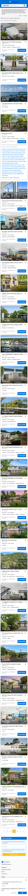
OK (22, 892)
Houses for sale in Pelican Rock (9, 152)
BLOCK (20, 15)
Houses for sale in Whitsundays (17, 159)
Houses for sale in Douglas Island (13, 166)
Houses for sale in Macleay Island (10, 158)
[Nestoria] (14, 2)
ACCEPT (25, 15)
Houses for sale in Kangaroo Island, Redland (12, 156)
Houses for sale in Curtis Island (17, 151)
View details (21, 50)
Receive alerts (14, 854)
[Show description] (25, 42)
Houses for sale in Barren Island (9, 149)
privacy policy (9, 851)
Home (2, 20)
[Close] (26, 880)
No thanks (13, 892)
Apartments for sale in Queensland (10, 177)
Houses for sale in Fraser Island (16, 154)
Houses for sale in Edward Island (10, 161)
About (3, 871)
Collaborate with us (6, 869)
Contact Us (4, 873)
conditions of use (20, 849)
